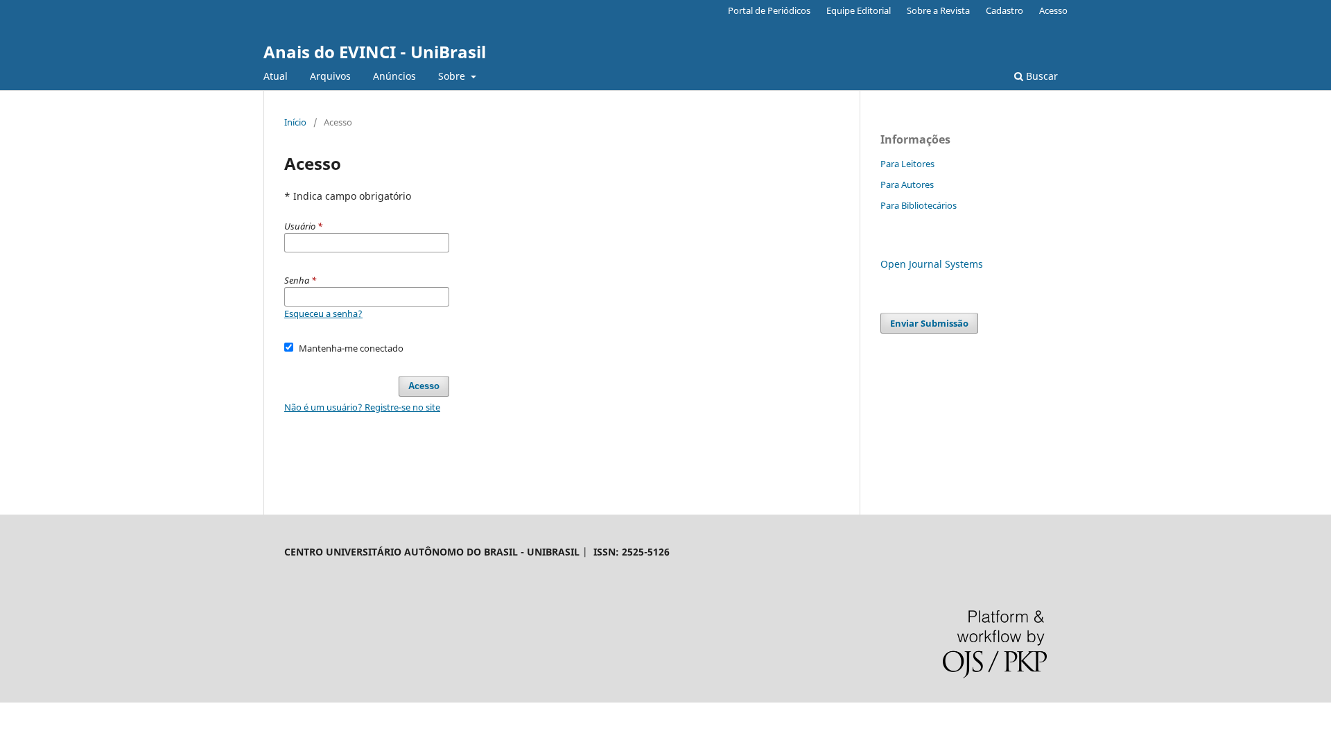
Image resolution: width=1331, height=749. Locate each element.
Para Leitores (907, 163)
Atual (275, 76)
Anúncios (394, 76)
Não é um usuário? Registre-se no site (362, 407)
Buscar (1040, 76)
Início (295, 122)
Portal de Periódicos (769, 10)
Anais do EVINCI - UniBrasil (374, 51)
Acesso (1053, 10)
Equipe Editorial (858, 10)
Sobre (453, 76)
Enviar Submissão (929, 323)
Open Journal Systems (931, 263)
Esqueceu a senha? (323, 313)
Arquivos (330, 76)
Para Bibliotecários (918, 205)
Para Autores (907, 184)
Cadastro (1004, 10)
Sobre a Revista (938, 10)
